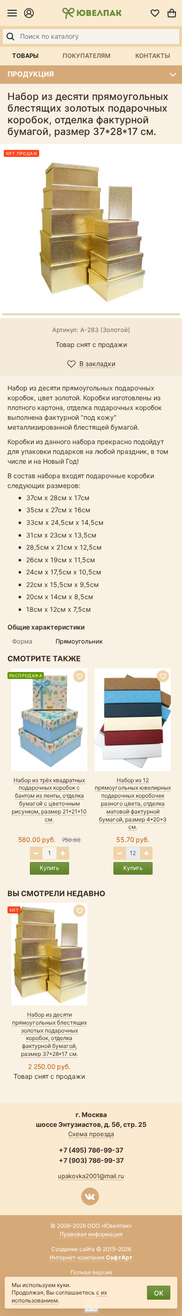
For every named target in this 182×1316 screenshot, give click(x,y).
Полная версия (91, 1272)
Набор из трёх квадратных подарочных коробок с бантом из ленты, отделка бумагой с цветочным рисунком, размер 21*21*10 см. (49, 800)
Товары (25, 55)
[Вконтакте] (90, 1196)
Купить (49, 867)
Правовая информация (91, 1234)
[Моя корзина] (171, 13)
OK (158, 1293)
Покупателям (87, 55)
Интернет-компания (91, 1257)
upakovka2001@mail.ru (91, 1176)
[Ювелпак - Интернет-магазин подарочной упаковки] (91, 13)
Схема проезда (91, 1134)
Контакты (152, 55)
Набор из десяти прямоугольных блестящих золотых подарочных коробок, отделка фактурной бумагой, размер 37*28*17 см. (49, 1034)
